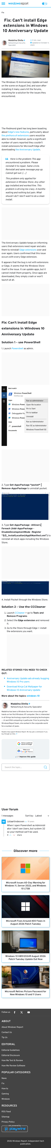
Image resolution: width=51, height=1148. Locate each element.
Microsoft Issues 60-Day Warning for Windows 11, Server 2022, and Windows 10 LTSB (25, 885)
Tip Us (4, 1037)
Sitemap (5, 1117)
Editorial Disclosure (11, 1055)
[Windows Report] (18, 3)
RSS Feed (6, 1111)
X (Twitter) (21, 1012)
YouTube (28, 1012)
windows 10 (33, 696)
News (4, 1078)
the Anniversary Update (27, 149)
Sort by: (29, 815)
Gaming (5, 1094)
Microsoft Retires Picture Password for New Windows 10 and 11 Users (25, 993)
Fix (3, 13)
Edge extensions (27, 249)
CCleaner (20, 612)
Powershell (18, 348)
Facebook (14, 1012)
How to (5, 1088)
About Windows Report (12, 1027)
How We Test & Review (12, 1060)
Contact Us (7, 1032)
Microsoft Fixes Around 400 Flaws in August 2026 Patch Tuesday (25, 923)
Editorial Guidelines (11, 1050)
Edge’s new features (18, 132)
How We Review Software (13, 1065)
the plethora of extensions (15, 135)
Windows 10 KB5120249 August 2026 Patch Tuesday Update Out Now (25, 958)
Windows (6, 1099)
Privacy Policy (8, 1122)
